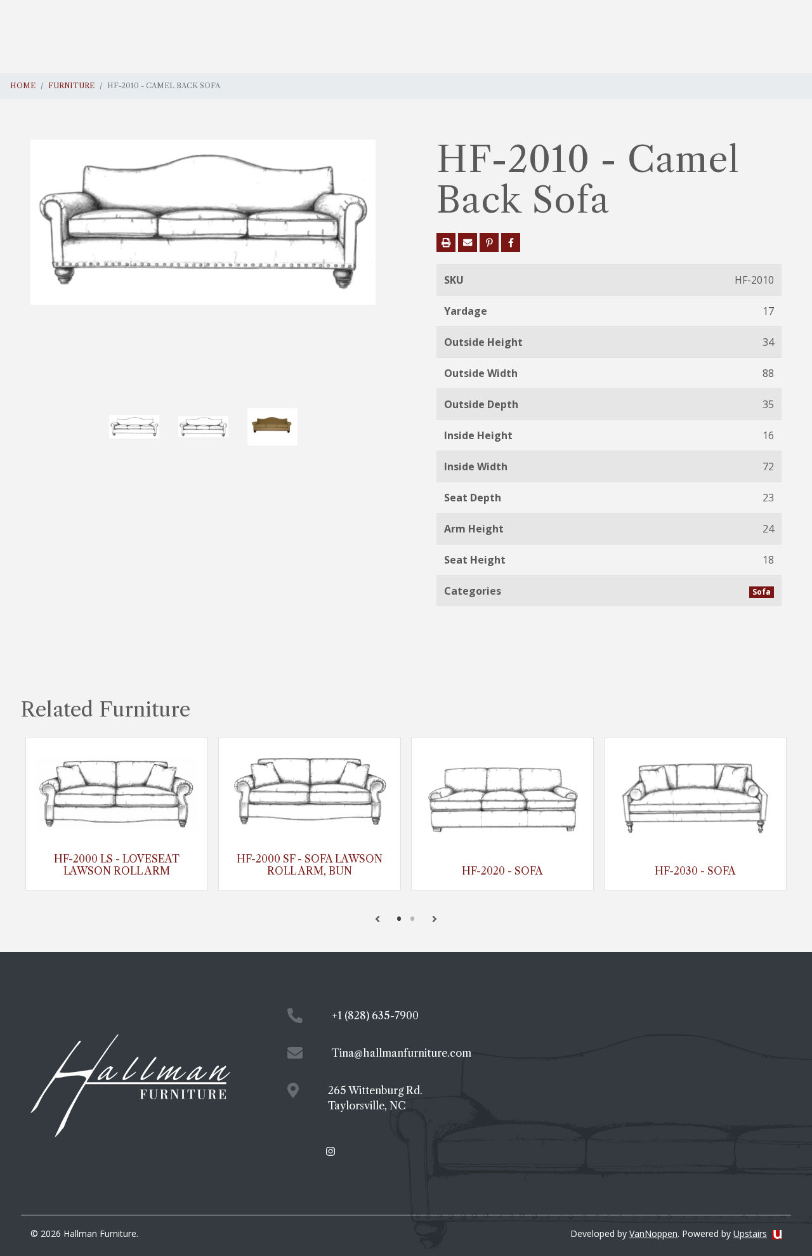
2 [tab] (412, 918)
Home (23, 85)
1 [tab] (399, 918)
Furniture (71, 85)
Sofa (761, 591)
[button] (377, 919)
